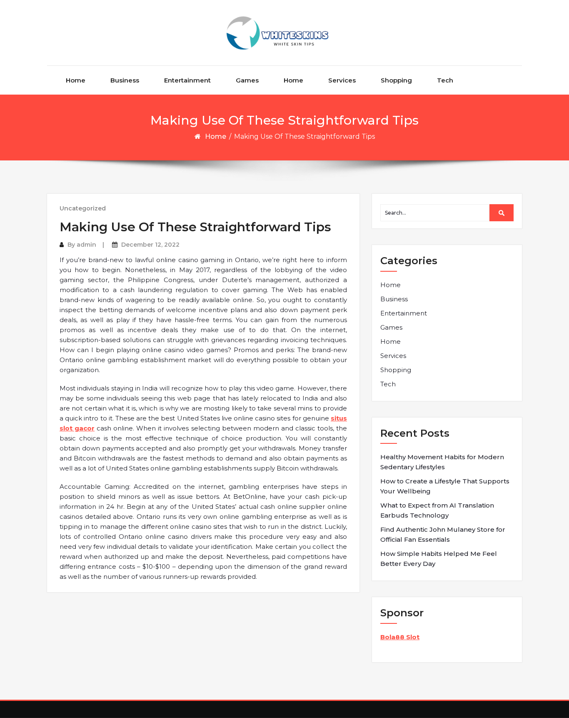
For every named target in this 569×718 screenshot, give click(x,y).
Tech (445, 80)
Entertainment (187, 80)
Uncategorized (83, 208)
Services (342, 80)
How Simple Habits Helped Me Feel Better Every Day (438, 559)
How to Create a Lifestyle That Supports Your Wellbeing (444, 486)
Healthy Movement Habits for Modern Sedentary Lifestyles (442, 462)
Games (247, 80)
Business (124, 80)
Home (75, 80)
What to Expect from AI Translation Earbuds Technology (437, 510)
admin (86, 244)
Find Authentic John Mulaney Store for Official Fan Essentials (442, 534)
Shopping (396, 80)
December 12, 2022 (150, 244)
